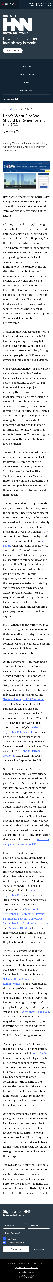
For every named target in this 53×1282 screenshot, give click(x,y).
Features (26, 66)
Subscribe (13, 50)
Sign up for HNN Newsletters (26, 1267)
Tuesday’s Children (19, 928)
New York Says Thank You (33, 1011)
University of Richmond (40, 5)
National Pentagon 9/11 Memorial (23, 699)
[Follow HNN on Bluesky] (16, 98)
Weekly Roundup (15, 1242)
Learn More (38, 1249)
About (26, 82)
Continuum (12, 1239)
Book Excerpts (26, 74)
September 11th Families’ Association (26, 923)
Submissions (26, 90)
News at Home (10, 109)
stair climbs (40, 1053)
